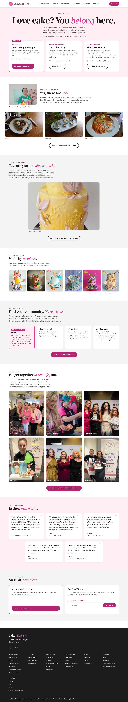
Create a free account (24, 608)
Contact (11, 681)
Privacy (11, 684)
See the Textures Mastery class (64, 238)
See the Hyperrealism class (64, 145)
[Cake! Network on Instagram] (10, 647)
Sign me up (109, 605)
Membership (65, 3)
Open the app (13, 673)
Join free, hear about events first (64, 488)
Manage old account (109, 667)
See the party (57, 66)
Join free (11, 660)
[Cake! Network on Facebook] (16, 647)
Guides (86, 660)
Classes (76, 3)
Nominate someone (97, 66)
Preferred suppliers (15, 670)
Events (96, 3)
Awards (55, 3)
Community (50, 657)
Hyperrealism (32, 663)
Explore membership (23, 66)
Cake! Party (44, 3)
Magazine (86, 3)
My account (106, 660)
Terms (11, 687)
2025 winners (69, 667)
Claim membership (109, 663)
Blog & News (88, 663)
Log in (104, 657)
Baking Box (49, 670)
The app (48, 660)
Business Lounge (14, 663)
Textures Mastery (33, 660)
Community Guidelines (16, 690)
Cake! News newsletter (77, 600)
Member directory (52, 663)
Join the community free (64, 354)
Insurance (12, 667)
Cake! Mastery (32, 657)
